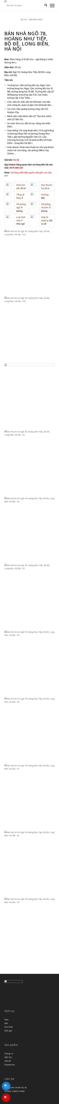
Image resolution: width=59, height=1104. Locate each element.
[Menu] (51, 5)
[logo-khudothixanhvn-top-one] (24, 5)
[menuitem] (44, 5)
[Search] (44, 5)
